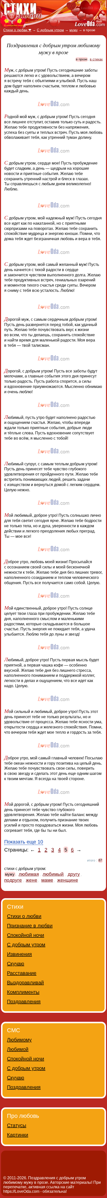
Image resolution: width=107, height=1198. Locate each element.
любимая (29, 874)
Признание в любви (30, 925)
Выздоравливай (25, 982)
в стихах (96, 59)
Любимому (19, 1039)
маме (47, 880)
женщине (67, 880)
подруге (13, 880)
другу (74, 874)
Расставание (21, 973)
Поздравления (24, 1001)
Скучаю (15, 963)
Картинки (17, 1135)
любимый (53, 874)
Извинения (19, 954)
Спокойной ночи (25, 935)
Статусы (16, 1125)
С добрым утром (26, 944)
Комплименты (23, 992)
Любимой (17, 1049)
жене (31, 880)
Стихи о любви (24, 916)
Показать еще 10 (23, 842)
